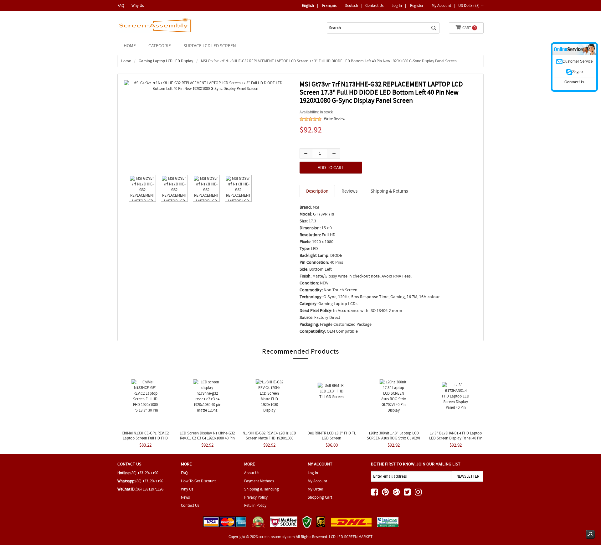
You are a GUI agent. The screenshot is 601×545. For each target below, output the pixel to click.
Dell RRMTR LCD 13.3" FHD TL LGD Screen (331, 435)
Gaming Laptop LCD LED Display (166, 61)
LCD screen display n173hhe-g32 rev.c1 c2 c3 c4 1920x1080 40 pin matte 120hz (207, 438)
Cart (468, 27)
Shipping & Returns (389, 191)
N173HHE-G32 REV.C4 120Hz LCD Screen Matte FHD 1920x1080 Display (269, 438)
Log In (397, 5)
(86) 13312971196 (144, 472)
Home (130, 46)
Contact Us (374, 5)
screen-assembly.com (277, 536)
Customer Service (577, 61)
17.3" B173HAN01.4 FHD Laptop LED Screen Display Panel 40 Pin (455, 435)
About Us (251, 472)
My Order (315, 489)
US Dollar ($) (469, 5)
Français (329, 5)
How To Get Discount (198, 481)
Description (317, 191)
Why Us (137, 5)
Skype (577, 72)
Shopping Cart (320, 497)
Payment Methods (259, 481)
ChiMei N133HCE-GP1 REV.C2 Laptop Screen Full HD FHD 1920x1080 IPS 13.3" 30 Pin (145, 438)
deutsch (351, 5)
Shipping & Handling (261, 489)
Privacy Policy (256, 497)
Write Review (334, 119)
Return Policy (255, 505)
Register (417, 5)
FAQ (120, 5)
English (308, 5)
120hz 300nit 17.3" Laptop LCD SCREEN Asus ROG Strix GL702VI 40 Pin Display (393, 438)
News (185, 497)
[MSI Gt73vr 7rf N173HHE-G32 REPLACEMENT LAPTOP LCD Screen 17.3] (141, 188)
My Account (441, 5)
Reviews (349, 191)
